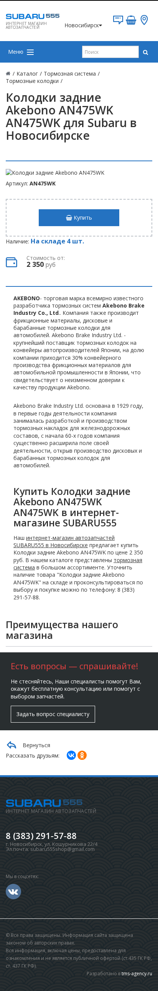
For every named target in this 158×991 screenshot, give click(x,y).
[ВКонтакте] (71, 755)
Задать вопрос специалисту (52, 714)
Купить (82, 217)
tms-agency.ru (137, 973)
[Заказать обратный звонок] (118, 22)
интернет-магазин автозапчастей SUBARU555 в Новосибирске (64, 541)
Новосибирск (81, 25)
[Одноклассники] (82, 755)
